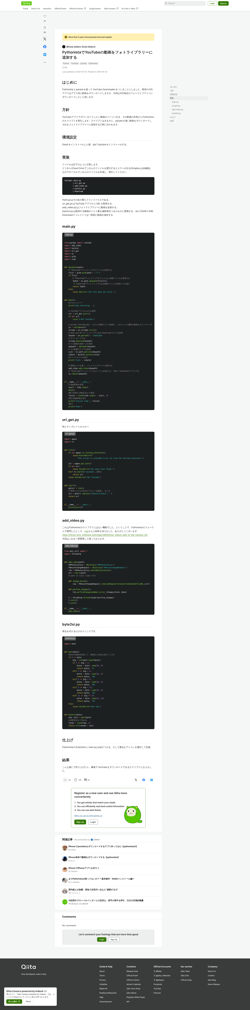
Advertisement (105, 1001)
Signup (223, 3)
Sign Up (114, 939)
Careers (211, 975)
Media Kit (103, 988)
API (128, 1001)
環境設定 (173, 94)
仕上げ (173, 117)
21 (45, 21)
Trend (25, 8)
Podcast (157, 993)
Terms (102, 975)
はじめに (173, 87)
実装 (172, 98)
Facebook (158, 984)
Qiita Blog (212, 980)
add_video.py (177, 109)
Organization (95, 8)
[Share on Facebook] (45, 47)
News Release (214, 984)
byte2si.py (176, 113)
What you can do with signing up (88, 815)
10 (87, 780)
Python (66, 63)
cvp (86, 531)
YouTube (74, 63)
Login (212, 3)
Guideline (103, 984)
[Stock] (45, 28)
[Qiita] (26, 3)
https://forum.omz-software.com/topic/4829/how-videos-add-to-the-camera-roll (104, 535)
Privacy (102, 980)
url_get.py (176, 106)
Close (28, 1001)
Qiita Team (185, 971)
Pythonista (93, 63)
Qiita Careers (111, 8)
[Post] (45, 39)
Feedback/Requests (108, 993)
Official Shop (186, 980)
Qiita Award (131, 993)
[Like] (45, 16)
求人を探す (14, 1001)
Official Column (77, 8)
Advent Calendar (134, 984)
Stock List (35, 8)
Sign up (80, 822)
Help (101, 997)
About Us (212, 971)
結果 (172, 121)
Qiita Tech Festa (133, 988)
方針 (172, 90)
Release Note (132, 971)
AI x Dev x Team (130, 8)
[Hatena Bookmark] (45, 54)
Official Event (60, 8)
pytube (83, 63)
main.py (175, 102)
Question (47, 8)
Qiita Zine (185, 975)
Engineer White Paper (136, 997)
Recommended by (82, 840)
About (102, 971)
